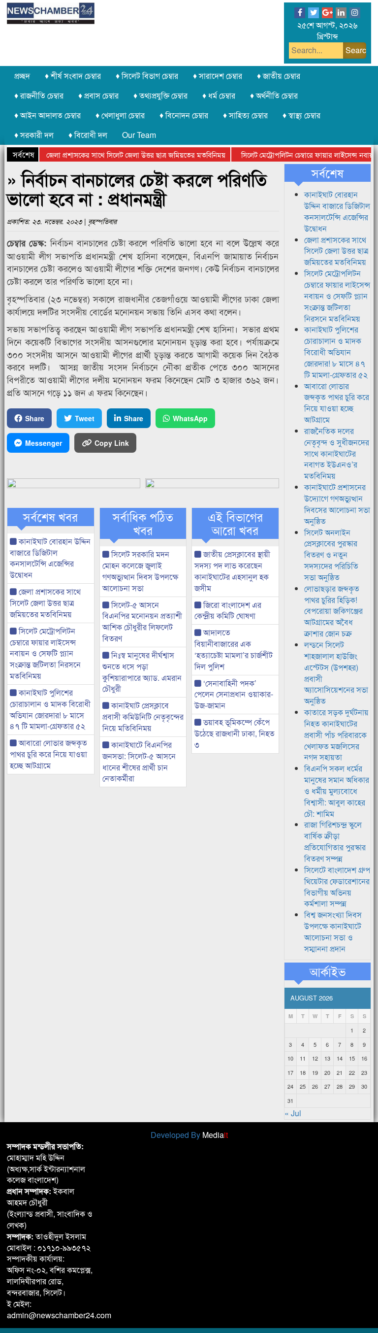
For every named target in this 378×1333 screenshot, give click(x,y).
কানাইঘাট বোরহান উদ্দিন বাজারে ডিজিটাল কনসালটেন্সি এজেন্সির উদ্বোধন (50, 558)
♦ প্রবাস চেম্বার (98, 95)
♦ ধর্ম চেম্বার (218, 95)
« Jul (292, 1113)
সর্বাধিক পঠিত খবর (143, 523)
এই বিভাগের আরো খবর (235, 523)
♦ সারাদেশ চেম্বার (217, 75)
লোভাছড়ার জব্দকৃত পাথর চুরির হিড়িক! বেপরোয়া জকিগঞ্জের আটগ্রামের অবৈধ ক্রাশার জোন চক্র (333, 611)
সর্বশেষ (328, 173)
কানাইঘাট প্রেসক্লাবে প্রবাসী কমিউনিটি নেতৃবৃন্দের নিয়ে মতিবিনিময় (143, 716)
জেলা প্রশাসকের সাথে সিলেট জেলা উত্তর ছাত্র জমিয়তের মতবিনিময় (121, 154)
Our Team (139, 134)
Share (34, 418)
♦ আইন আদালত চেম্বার (47, 115)
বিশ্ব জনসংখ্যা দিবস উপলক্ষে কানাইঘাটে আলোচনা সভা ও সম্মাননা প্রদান (333, 931)
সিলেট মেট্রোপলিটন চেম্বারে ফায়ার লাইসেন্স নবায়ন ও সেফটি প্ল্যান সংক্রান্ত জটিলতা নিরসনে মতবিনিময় (45, 653)
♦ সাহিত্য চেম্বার (245, 115)
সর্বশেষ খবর (50, 516)
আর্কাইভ (328, 971)
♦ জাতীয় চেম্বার (278, 75)
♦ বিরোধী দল (87, 134)
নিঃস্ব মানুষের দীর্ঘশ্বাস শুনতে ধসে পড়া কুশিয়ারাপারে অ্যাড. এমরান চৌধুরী (142, 672)
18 (303, 1072)
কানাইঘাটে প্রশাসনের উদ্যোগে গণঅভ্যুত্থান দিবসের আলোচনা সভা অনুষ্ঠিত (337, 504)
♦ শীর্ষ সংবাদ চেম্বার (73, 75)
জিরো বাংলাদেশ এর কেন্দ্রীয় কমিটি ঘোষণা (227, 610)
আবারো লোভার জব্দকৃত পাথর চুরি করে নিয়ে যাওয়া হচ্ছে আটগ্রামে (48, 754)
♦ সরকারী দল (34, 134)
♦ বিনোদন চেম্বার (183, 115)
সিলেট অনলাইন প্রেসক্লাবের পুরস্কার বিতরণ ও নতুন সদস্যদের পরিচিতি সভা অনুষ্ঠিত (331, 555)
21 (340, 1072)
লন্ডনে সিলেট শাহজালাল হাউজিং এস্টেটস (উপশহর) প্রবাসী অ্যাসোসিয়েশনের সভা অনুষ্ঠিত (336, 672)
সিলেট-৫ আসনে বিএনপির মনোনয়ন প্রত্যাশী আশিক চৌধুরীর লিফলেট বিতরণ (142, 621)
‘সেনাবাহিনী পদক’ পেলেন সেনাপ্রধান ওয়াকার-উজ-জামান (233, 694)
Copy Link (111, 443)
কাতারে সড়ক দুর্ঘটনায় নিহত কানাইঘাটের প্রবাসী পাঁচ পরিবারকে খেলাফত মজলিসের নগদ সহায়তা (336, 734)
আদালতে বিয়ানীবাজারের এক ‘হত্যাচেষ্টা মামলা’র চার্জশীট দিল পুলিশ (233, 649)
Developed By (189, 1134)
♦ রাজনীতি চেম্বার (38, 95)
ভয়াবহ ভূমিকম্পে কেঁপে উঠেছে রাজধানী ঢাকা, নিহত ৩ (234, 733)
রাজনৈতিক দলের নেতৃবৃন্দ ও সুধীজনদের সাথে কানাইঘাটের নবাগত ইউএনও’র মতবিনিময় (336, 453)
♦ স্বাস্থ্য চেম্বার (301, 115)
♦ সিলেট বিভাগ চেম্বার (147, 75)
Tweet (84, 418)
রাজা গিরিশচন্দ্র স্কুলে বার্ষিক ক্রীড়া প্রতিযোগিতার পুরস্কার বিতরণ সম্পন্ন (335, 841)
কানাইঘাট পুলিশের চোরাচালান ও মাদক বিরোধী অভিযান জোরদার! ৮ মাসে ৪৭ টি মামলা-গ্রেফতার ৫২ (50, 709)
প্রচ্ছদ (22, 75)
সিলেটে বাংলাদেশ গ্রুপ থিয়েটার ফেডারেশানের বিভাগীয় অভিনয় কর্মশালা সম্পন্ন (337, 886)
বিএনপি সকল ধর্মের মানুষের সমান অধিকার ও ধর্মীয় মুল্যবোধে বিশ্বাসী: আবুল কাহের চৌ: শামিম (336, 791)
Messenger (43, 443)
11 (303, 1058)
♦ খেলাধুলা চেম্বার (120, 115)
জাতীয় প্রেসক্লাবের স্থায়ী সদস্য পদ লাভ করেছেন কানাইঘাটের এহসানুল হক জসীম (232, 571)
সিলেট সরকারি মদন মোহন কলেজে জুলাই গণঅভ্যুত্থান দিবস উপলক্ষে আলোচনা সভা (140, 571)
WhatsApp (190, 418)
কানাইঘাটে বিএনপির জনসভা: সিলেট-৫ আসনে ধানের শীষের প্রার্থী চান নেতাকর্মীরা (139, 761)
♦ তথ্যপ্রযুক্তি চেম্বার (160, 95)
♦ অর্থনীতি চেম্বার (274, 95)
